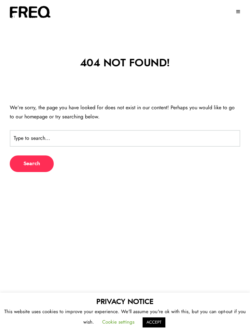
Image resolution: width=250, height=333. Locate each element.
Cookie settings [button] (118, 322)
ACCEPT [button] (153, 322)
